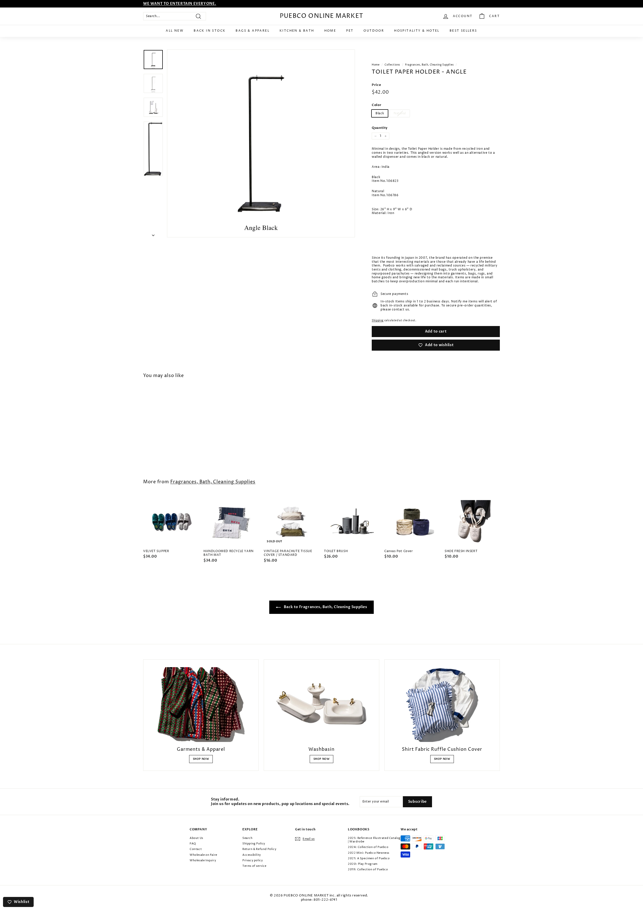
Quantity (380, 128)
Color (376, 105)
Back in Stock (210, 31)
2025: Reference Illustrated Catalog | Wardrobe (374, 839)
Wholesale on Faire (203, 855)
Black (380, 113)
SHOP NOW (201, 759)
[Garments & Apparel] (201, 704)
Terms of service (254, 866)
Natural (400, 113)
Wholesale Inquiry (203, 860)
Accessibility (251, 855)
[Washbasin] (321, 704)
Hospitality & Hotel (417, 31)
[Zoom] (261, 143)
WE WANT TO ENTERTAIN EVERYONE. (179, 3)
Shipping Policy (253, 843)
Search (247, 838)
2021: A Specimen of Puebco (369, 858)
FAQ (193, 843)
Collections (392, 65)
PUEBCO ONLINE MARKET (321, 16)
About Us (196, 838)
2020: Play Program (363, 864)
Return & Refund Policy (259, 849)
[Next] (153, 234)
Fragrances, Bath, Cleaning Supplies (429, 65)
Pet (349, 31)
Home (330, 31)
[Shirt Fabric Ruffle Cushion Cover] (442, 704)
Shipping (378, 320)
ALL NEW (175, 31)
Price (376, 85)
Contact (196, 849)
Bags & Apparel (253, 31)
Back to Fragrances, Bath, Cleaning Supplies (325, 607)
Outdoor (373, 31)
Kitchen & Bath (297, 31)
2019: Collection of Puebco (368, 869)
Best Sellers (463, 31)
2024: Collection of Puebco (368, 847)
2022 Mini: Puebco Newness (368, 853)
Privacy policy (252, 860)
